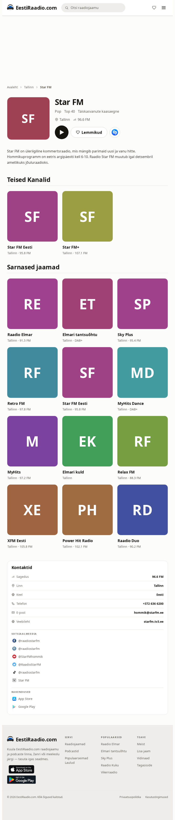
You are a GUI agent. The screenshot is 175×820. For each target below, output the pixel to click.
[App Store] (21, 769)
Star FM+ (71, 247)
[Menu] (163, 7)
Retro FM (16, 403)
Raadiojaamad (75, 744)
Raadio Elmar (19, 334)
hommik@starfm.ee (148, 613)
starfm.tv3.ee (153, 621)
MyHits (14, 472)
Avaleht (12, 87)
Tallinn (29, 87)
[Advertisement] (87, 51)
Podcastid (72, 751)
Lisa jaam (143, 751)
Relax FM (126, 472)
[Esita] (62, 132)
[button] (32, 216)
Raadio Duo (128, 540)
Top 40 (69, 111)
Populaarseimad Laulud (76, 760)
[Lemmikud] (154, 7)
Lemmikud (92, 132)
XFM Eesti (16, 540)
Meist (141, 744)
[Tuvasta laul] (114, 132)
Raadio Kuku (110, 765)
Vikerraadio (109, 772)
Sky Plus (125, 334)
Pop (58, 111)
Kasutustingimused (156, 797)
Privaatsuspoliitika (130, 797)
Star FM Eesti (19, 247)
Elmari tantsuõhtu (80, 334)
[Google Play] (21, 779)
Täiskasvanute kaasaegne (98, 111)
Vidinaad (143, 758)
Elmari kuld (73, 472)
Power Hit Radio (78, 540)
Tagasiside (144, 765)
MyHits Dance (131, 403)
